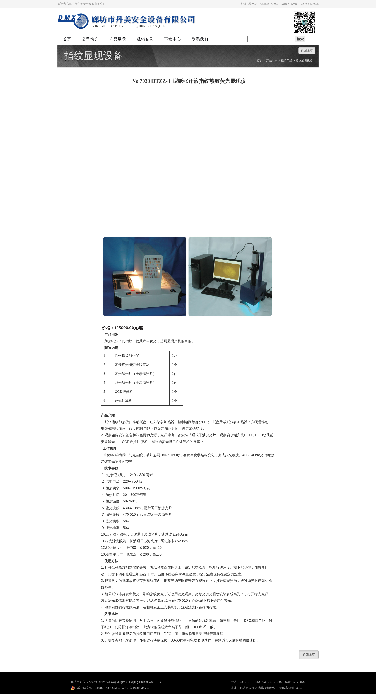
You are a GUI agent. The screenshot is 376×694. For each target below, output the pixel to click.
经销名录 (145, 39)
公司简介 (90, 39)
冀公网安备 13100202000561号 (99, 688)
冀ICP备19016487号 (135, 688)
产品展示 (117, 39)
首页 (67, 39)
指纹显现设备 (93, 55)
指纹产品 (286, 60)
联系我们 (200, 39)
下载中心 (172, 39)
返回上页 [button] (307, 50)
